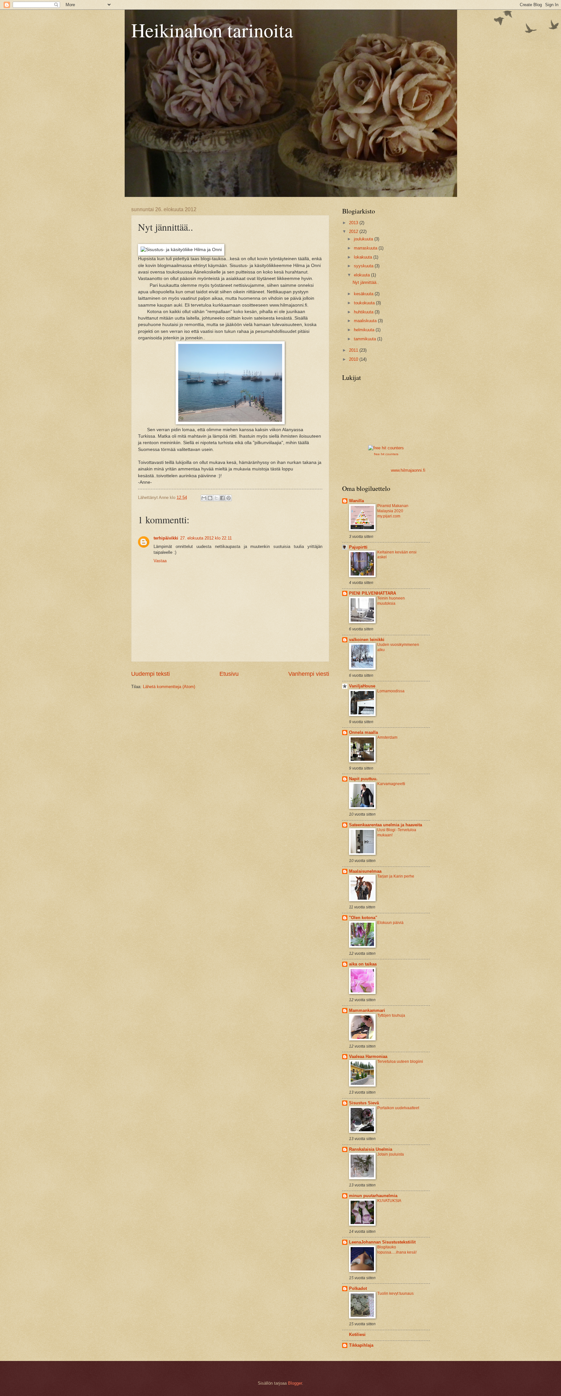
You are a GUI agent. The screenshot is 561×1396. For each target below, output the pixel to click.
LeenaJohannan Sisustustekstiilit (382, 1242)
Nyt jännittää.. (366, 282)
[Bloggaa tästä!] (210, 498)
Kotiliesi (357, 1334)
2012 (354, 231)
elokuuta (362, 275)
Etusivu (229, 674)
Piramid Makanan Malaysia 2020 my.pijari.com (392, 511)
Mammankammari (367, 1010)
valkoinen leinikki (366, 639)
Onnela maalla (363, 732)
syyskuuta (364, 265)
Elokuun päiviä (390, 922)
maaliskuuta (366, 320)
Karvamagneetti (391, 784)
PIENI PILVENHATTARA (372, 593)
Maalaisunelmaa (365, 871)
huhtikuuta (364, 312)
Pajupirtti (358, 547)
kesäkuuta (364, 293)
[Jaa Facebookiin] (222, 498)
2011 (354, 350)
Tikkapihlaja (361, 1345)
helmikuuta (365, 329)
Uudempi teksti (150, 674)
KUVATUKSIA (389, 1200)
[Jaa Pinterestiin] (228, 498)
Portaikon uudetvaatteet (398, 1108)
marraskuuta (366, 248)
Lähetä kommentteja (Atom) (169, 686)
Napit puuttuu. (363, 778)
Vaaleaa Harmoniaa (368, 1056)
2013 (354, 222)
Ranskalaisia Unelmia (370, 1149)
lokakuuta (363, 257)
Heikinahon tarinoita (212, 30)
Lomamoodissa (391, 691)
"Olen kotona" (363, 917)
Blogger (295, 1383)
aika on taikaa (363, 964)
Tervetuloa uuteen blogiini (400, 1061)
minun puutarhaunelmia (373, 1195)
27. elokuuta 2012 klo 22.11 (206, 538)
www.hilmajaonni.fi (408, 470)
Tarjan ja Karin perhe (395, 876)
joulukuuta (364, 239)
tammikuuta (365, 338)
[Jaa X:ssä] (216, 498)
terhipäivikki (166, 538)
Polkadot (358, 1288)
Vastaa (160, 560)
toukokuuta (365, 302)
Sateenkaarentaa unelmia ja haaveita (385, 824)
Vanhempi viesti (308, 674)
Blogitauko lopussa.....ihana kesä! (397, 1250)
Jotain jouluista (390, 1154)
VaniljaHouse (362, 686)
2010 (354, 359)
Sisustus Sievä (364, 1102)
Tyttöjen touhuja (391, 1015)
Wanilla (356, 500)
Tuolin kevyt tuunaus (395, 1293)
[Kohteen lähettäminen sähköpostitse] (204, 498)
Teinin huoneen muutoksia (391, 601)
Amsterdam (387, 737)
